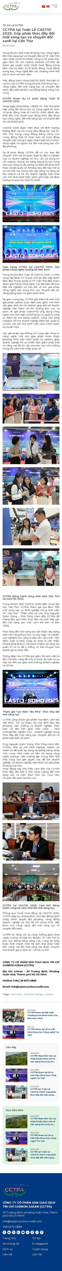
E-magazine (40, 1243)
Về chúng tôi (11, 1243)
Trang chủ (9, 1238)
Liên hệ (7, 1254)
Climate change (33, 994)
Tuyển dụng (40, 1249)
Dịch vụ (8, 1249)
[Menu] (55, 6)
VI (43, 6)
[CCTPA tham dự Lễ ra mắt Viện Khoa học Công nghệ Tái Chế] (31, 1032)
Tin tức (36, 1238)
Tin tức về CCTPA (13, 25)
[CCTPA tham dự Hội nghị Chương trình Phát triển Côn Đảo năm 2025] (31, 1015)
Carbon (48, 994)
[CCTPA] (11, 6)
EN (48, 6)
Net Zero (17, 994)
